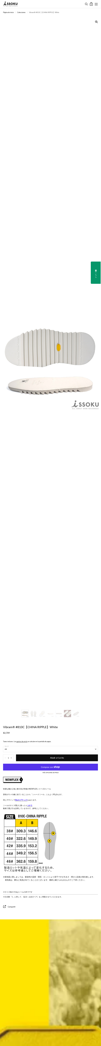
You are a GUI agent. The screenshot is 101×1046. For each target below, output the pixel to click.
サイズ (7, 746)
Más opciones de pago (50, 772)
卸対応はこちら (96, 272)
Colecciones (21, 12)
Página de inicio (8, 12)
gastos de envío (22, 741)
